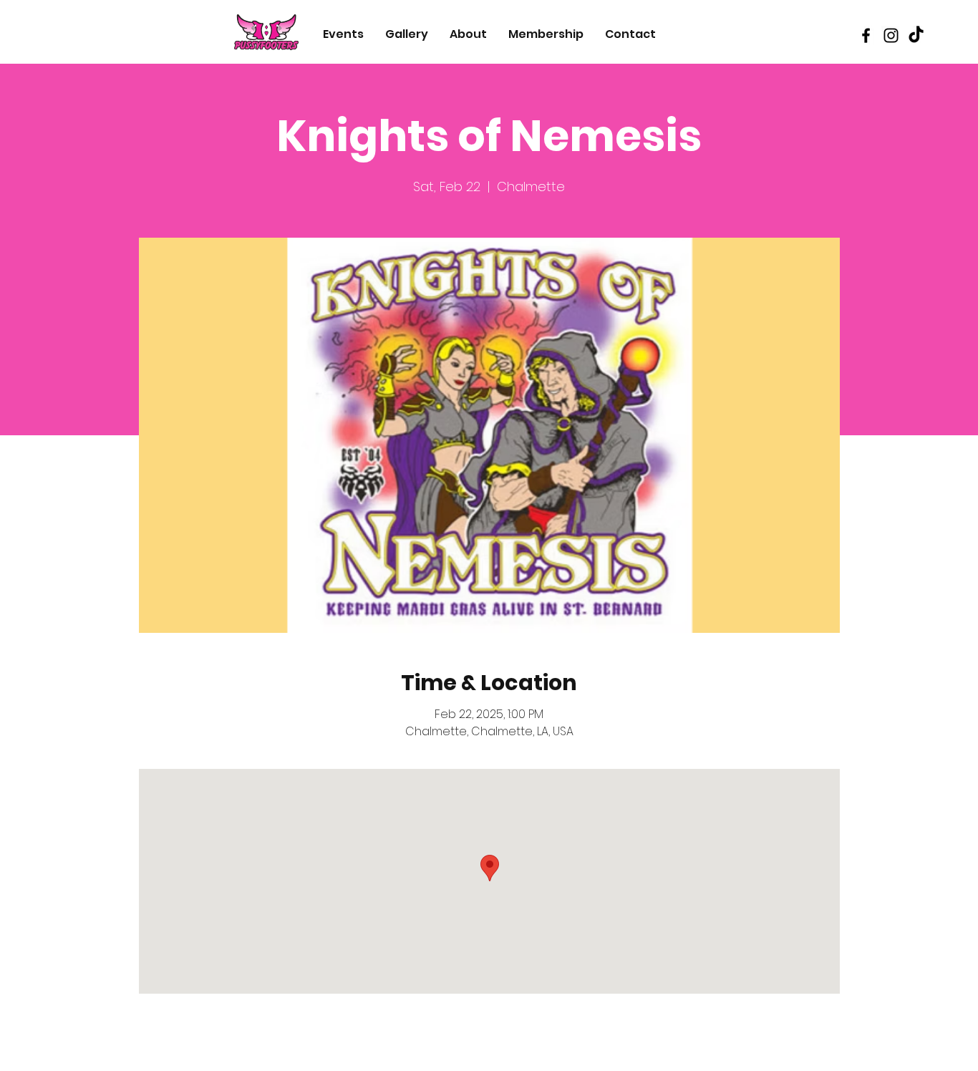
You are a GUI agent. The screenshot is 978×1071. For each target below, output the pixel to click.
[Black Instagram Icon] (891, 35)
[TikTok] (916, 35)
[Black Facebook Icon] (866, 35)
